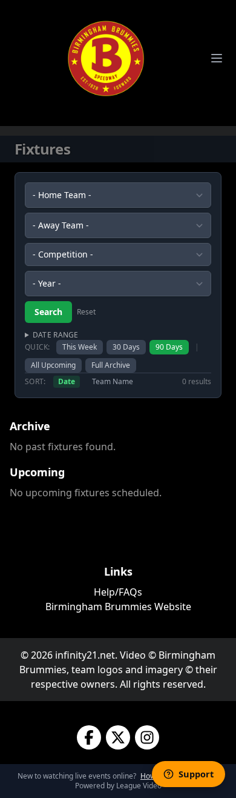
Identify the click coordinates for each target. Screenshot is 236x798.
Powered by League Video (118, 785)
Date (66, 381)
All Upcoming (53, 365)
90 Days (169, 347)
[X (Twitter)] (118, 737)
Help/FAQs (118, 592)
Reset (86, 312)
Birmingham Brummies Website (118, 606)
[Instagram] (147, 737)
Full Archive (110, 365)
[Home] (106, 58)
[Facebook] (89, 737)
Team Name (112, 381)
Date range (56, 335)
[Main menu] (216, 58)
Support (196, 774)
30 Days (126, 347)
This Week (79, 347)
